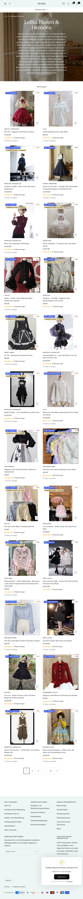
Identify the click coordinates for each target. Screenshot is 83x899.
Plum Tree (8, 578)
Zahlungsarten (36, 816)
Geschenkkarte (9, 826)
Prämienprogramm (63, 818)
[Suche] (10, 4)
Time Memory (9, 466)
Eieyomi (7, 692)
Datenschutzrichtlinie (38, 825)
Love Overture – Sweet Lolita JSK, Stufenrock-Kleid (60, 528)
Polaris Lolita (48, 747)
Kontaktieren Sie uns (11, 814)
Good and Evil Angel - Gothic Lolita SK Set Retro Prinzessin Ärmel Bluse (60, 582)
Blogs (59, 829)
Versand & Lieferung (38, 812)
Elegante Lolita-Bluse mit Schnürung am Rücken (60, 695)
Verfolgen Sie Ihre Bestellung (14, 810)
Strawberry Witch (50, 692)
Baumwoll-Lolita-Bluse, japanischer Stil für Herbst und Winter (60, 413)
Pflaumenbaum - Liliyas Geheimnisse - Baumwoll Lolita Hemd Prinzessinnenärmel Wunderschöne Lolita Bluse (21, 583)
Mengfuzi (46, 295)
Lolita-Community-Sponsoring (64, 823)
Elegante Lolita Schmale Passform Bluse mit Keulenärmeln (20, 471)
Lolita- (59, 59)
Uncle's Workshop (11, 129)
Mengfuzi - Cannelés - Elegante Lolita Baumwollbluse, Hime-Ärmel (56, 299)
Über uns (7, 806)
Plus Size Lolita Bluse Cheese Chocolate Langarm (22, 641)
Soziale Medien (62, 810)
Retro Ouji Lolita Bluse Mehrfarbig (16, 244)
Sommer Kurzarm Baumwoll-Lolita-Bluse (57, 641)
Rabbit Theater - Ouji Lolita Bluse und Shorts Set (21, 412)
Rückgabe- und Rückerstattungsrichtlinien (40, 807)
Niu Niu (7, 523)
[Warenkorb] (78, 4)
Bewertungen (61, 806)
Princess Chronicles (12, 183)
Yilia (44, 129)
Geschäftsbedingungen (39, 821)
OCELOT (7, 295)
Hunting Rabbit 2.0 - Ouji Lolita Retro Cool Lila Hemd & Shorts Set (59, 356)
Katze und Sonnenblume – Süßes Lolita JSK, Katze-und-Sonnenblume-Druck (58, 751)
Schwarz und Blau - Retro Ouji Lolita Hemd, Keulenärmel (20, 188)
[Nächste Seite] (57, 771)
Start (5, 16)
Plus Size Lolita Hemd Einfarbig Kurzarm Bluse (59, 469)
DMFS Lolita (47, 578)
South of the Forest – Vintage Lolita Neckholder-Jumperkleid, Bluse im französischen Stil (60, 188)
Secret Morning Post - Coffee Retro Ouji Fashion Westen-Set (22, 751)
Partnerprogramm (63, 814)
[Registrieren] (36, 851)
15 (50, 771)
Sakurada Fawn (49, 466)
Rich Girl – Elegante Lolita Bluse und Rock (19, 132)
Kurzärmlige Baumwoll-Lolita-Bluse (55, 132)
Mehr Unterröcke (10, 830)
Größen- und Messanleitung (14, 818)
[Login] (68, 4)
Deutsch (8, 880)
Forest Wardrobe (50, 183)
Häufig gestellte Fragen (12, 822)
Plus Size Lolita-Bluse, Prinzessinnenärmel (19, 526)
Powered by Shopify (19, 887)
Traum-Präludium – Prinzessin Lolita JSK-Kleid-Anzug (59, 245)
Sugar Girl (47, 240)
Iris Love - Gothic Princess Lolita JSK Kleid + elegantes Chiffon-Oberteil (20, 696)
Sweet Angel (9, 352)
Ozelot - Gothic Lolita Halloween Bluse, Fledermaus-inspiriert (18, 299)
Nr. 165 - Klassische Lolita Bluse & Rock (18, 355)
